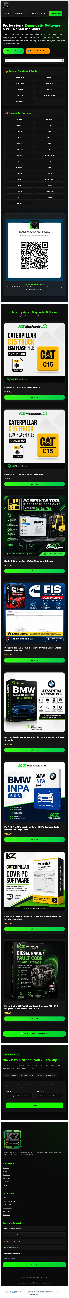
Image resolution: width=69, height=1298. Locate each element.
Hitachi (19, 143)
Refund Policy (47, 1283)
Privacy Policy (22, 1283)
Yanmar (19, 203)
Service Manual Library (10, 1201)
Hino (49, 149)
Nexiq (19, 185)
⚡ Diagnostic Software (13, 51)
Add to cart (34, 397)
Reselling (20, 89)
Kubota (49, 173)
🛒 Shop (7, 13)
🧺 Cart (43, 13)
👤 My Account (19, 13)
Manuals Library (49, 95)
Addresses (6, 1182)
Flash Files (19, 101)
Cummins (49, 119)
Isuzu (49, 143)
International (49, 155)
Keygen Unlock (49, 83)
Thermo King (49, 191)
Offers (49, 77)
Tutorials (49, 89)
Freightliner (19, 149)
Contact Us (6, 1215)
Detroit (19, 125)
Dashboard (6, 1168)
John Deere (19, 167)
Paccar (49, 185)
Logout (5, 1185)
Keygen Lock (20, 83)
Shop (4, 1197)
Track (34, 1105)
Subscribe (34, 1265)
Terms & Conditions (34, 1283)
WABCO (49, 137)
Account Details (7, 1178)
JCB (49, 125)
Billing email (40, 1091)
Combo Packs (19, 77)
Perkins (19, 191)
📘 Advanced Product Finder (38, 51)
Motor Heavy (49, 179)
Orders (5, 1171)
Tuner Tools (19, 95)
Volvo (19, 137)
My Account (6, 1211)
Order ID (8, 1091)
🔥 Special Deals (55, 13)
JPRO (49, 131)
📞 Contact (32, 13)
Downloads (6, 1175)
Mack (19, 179)
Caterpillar (19, 119)
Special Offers (7, 1208)
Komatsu (20, 131)
